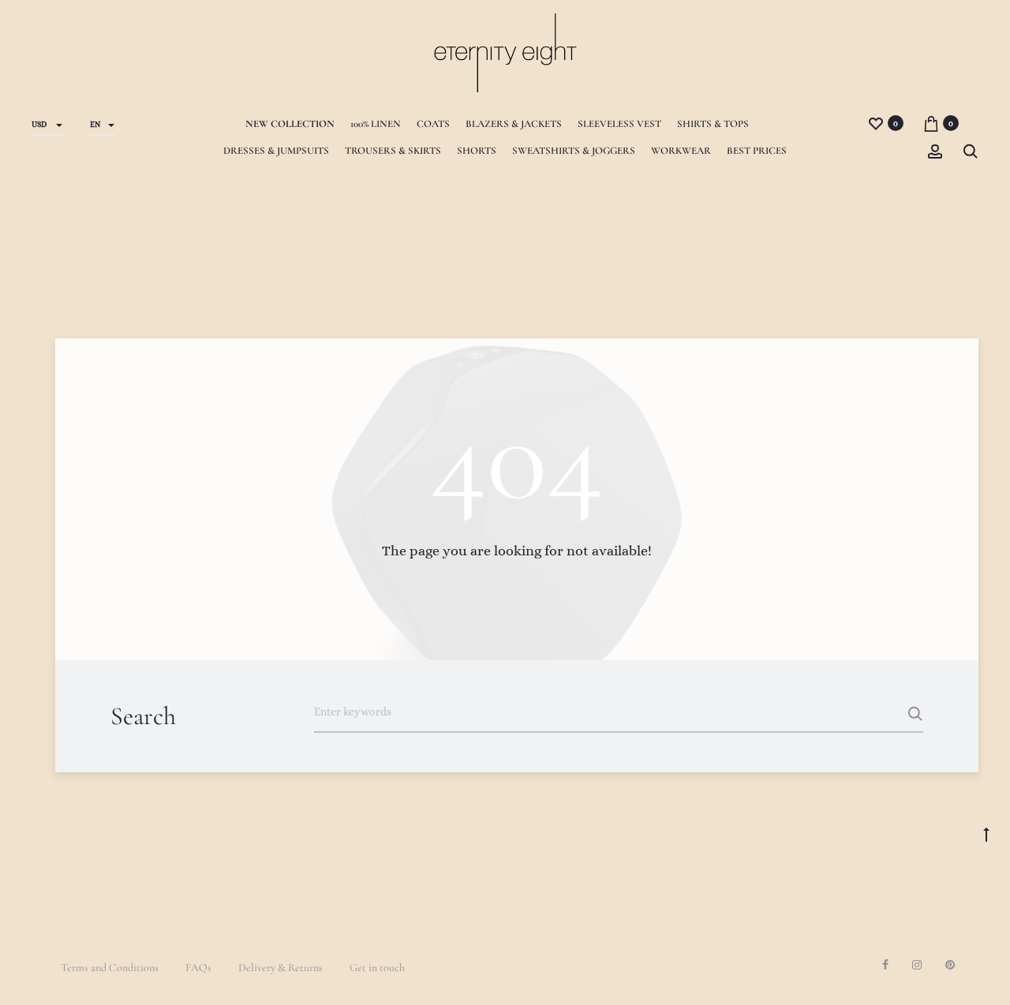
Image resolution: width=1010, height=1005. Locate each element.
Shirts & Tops (713, 124)
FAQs (198, 967)
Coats (433, 124)
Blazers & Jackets (514, 124)
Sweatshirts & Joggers (573, 150)
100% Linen (375, 124)
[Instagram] (917, 964)
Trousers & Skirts (393, 150)
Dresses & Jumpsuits (276, 150)
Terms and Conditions (110, 967)
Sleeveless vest (619, 124)
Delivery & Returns (280, 967)
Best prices (757, 150)
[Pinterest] (950, 964)
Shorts (476, 150)
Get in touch (377, 967)
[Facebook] (885, 964)
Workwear (681, 150)
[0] (876, 122)
